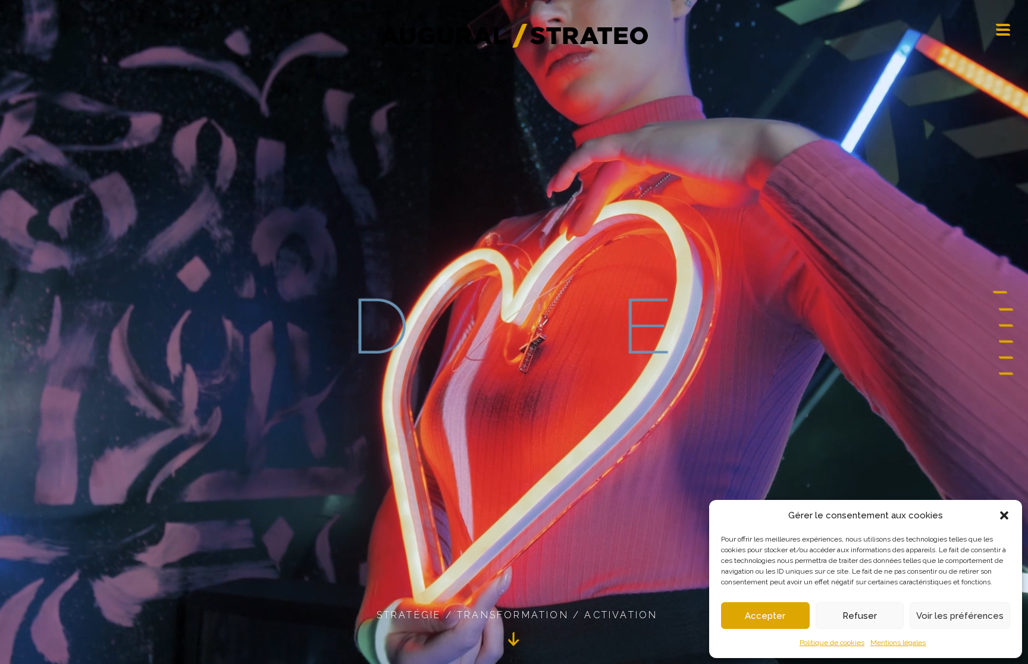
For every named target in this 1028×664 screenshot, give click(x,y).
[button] (1004, 515)
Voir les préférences (960, 615)
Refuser (859, 615)
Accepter (765, 615)
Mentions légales (898, 642)
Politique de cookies (832, 642)
